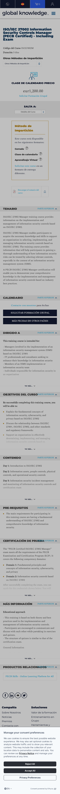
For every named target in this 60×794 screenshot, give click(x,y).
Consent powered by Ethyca (41, 789)
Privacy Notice (26, 753)
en (8, 788)
